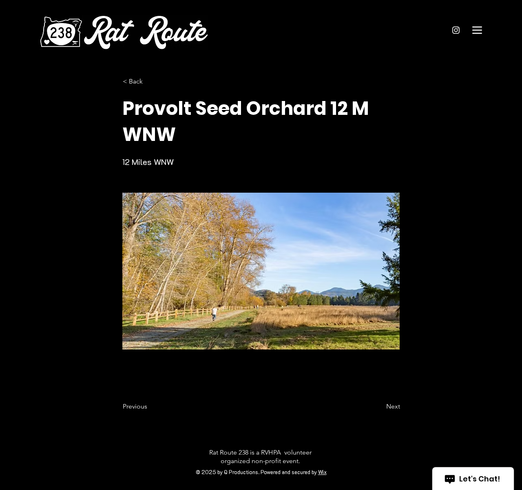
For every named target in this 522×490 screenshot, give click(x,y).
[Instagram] (456, 30)
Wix (322, 471)
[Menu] (476, 30)
